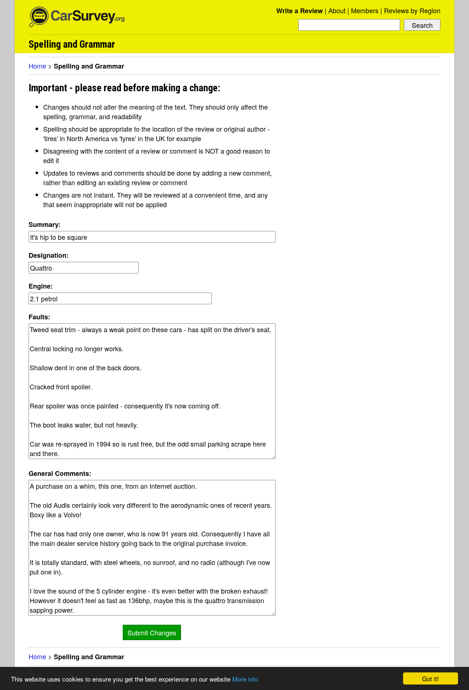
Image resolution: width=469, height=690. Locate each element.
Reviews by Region (412, 10)
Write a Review (299, 10)
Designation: (49, 255)
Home (37, 65)
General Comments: (60, 473)
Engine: (41, 286)
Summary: (44, 224)
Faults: (39, 317)
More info (245, 678)
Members (364, 10)
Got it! (430, 678)
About (337, 10)
